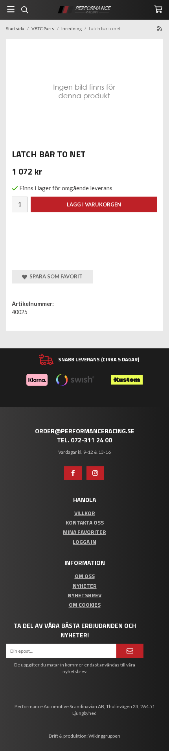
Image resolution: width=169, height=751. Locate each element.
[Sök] (24, 9)
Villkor (84, 513)
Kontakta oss (85, 522)
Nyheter (85, 586)
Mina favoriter (84, 532)
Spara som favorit (55, 276)
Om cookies (85, 604)
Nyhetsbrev (84, 595)
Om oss (85, 576)
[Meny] (11, 9)
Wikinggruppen (104, 736)
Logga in (84, 541)
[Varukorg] (158, 9)
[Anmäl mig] (129, 651)
